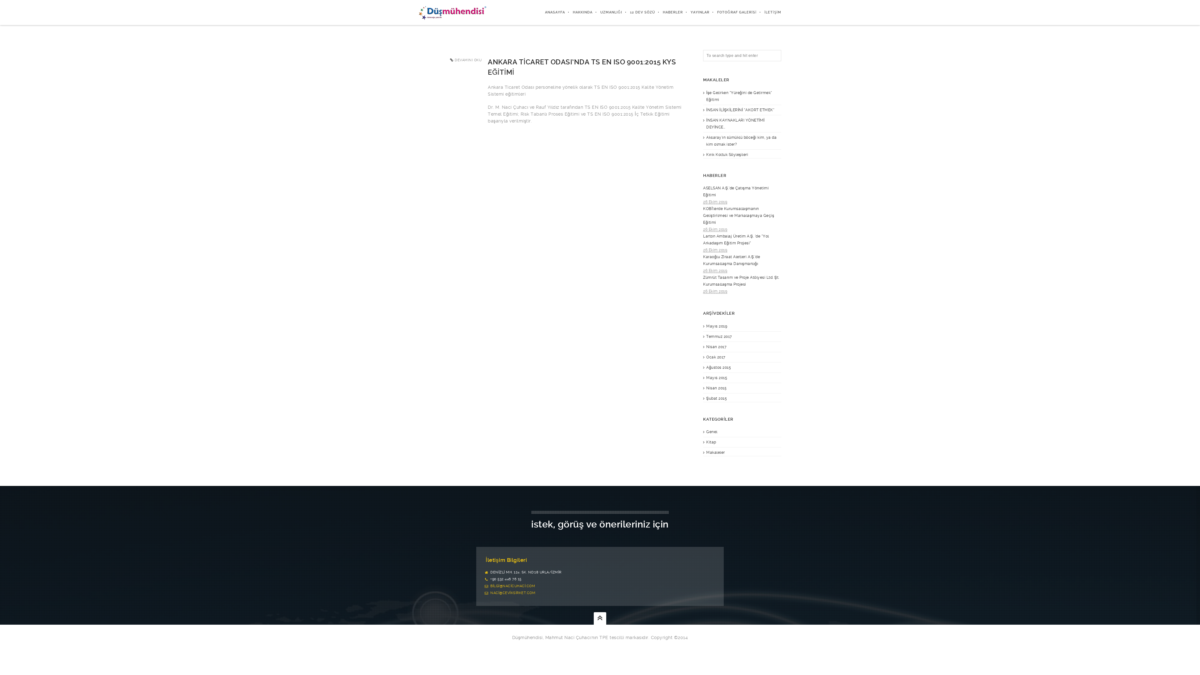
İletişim (772, 12)
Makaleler (715, 452)
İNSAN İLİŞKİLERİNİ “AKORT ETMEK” (740, 110)
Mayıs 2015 (716, 378)
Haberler (673, 12)
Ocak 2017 (716, 357)
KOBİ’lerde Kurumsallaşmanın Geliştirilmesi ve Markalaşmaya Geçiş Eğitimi (738, 216)
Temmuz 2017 (719, 336)
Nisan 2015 (716, 388)
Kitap (711, 442)
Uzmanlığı (611, 12)
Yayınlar (700, 12)
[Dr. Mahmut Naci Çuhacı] (452, 12)
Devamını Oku (468, 60)
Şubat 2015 (716, 398)
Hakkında (582, 12)
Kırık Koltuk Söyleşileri (727, 154)
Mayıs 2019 (716, 326)
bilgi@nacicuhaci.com (512, 586)
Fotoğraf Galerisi (737, 12)
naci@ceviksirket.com (512, 593)
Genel (712, 432)
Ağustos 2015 (718, 367)
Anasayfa (555, 12)
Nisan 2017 (716, 347)
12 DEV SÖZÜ (642, 12)
